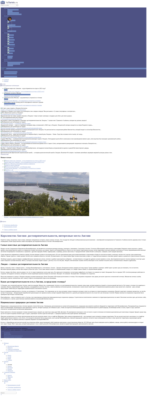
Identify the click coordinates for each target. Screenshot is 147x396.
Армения (10, 56)
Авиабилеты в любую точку (15, 62)
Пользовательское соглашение (13, 337)
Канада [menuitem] (9, 375)
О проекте (7, 332)
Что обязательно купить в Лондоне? (11, 114)
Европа (6, 32)
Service (6, 61)
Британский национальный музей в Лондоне (14, 151)
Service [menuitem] (6, 382)
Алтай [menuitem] (9, 357)
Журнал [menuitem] (6, 343)
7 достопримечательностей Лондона (11, 119)
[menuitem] (13, 385)
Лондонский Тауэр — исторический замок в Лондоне (16, 132)
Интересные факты (9, 103)
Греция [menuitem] (9, 366)
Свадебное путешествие (14, 14)
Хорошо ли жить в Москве (12, 96)
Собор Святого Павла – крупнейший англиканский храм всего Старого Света (23, 142)
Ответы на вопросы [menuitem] (13, 349)
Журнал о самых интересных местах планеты (17, 94)
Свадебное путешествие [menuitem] (14, 350)
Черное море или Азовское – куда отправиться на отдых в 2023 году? (24, 91)
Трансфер (10, 65)
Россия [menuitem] (6, 353)
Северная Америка (9, 46)
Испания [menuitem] (10, 367)
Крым (5, 90)
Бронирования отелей (13, 64)
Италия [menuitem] (9, 369)
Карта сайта (7, 59)
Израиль (9, 58)
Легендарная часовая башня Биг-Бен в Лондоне (14, 146)
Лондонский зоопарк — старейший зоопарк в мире (16, 123)
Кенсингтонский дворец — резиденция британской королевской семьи (21, 128)
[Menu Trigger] (1, 340)
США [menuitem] (9, 378)
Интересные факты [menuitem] (13, 346)
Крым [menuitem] (9, 358)
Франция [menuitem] (10, 370)
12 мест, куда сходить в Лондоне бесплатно (13, 109)
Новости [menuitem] (10, 347)
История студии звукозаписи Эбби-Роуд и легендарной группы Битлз (21, 137)
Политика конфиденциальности (13, 336)
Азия (5, 55)
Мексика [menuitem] (10, 377)
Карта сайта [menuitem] (7, 380)
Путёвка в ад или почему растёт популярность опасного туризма (23, 105)
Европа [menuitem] (6, 362)
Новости (10, 11)
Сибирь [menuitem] (9, 360)
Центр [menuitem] (9, 355)
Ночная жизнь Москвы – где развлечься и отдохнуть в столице (22, 100)
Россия (6, 16)
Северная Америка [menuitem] (9, 372)
